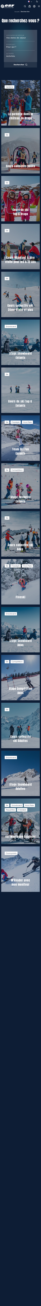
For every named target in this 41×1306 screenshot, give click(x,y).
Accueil (16, 11)
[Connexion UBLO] (2, 1304)
